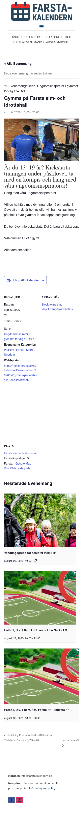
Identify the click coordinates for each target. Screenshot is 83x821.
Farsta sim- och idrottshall (20, 453)
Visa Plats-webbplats (17, 468)
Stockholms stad (52, 304)
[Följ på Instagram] (19, 800)
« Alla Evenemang (18, 63)
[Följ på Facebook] (11, 800)
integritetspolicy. (45, 788)
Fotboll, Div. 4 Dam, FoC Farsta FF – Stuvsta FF (36, 710)
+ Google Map (22, 463)
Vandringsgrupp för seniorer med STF (30, 553)
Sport (29, 350)
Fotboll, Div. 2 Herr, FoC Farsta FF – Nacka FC (35, 630)
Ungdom (9, 354)
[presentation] (40, 520)
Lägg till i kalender (26, 280)
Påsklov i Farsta (14, 350)
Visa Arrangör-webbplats (57, 309)
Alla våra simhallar (17, 249)
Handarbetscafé (70, 740)
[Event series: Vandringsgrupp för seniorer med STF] (35, 560)
